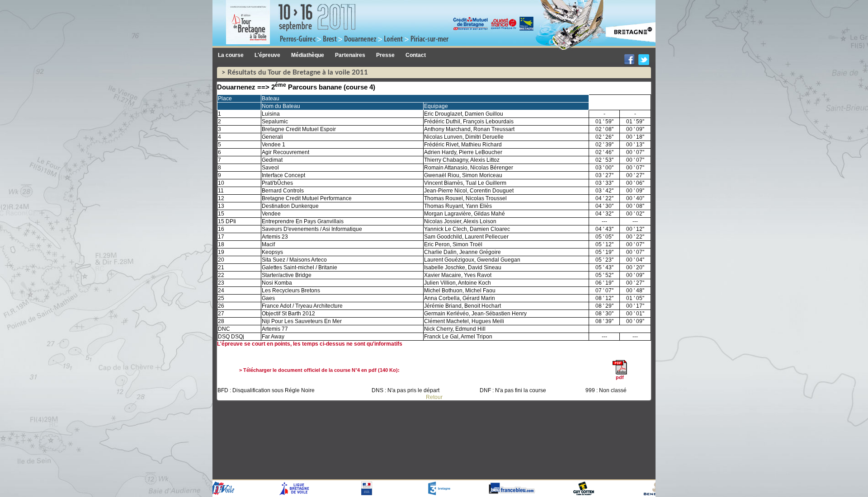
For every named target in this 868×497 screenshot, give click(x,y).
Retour (434, 397)
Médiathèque (307, 55)
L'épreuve (267, 55)
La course (231, 55)
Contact (416, 55)
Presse (385, 55)
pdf (620, 377)
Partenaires (350, 55)
